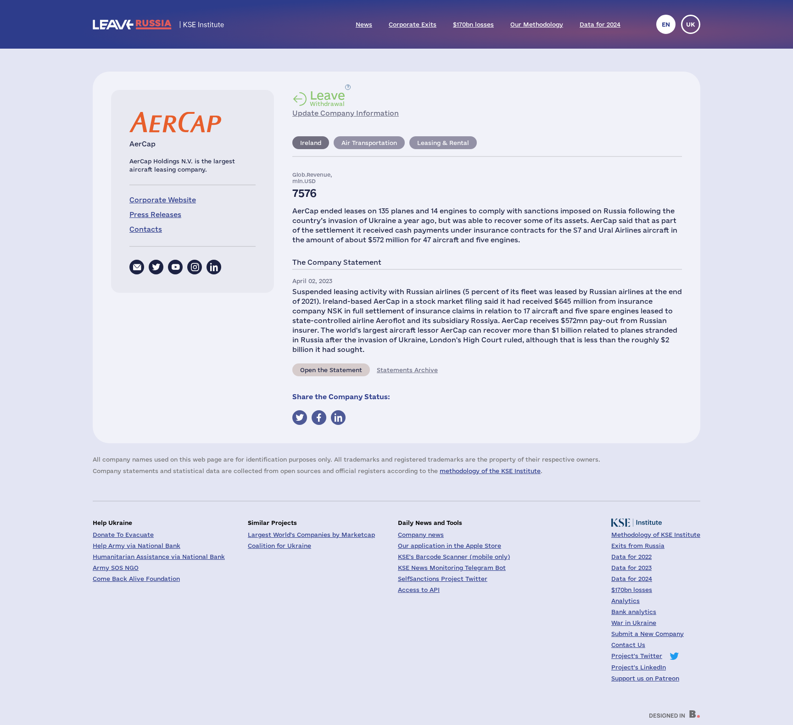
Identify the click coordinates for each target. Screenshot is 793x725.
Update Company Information (345, 113)
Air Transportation (369, 142)
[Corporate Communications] (136, 267)
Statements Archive (407, 370)
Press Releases (155, 214)
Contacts (145, 229)
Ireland (310, 142)
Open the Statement (331, 370)
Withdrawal (327, 98)
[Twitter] (156, 267)
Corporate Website (162, 200)
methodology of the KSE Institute (490, 471)
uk (690, 24)
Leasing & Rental (443, 142)
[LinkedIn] (214, 267)
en (666, 24)
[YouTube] (175, 267)
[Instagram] (194, 267)
